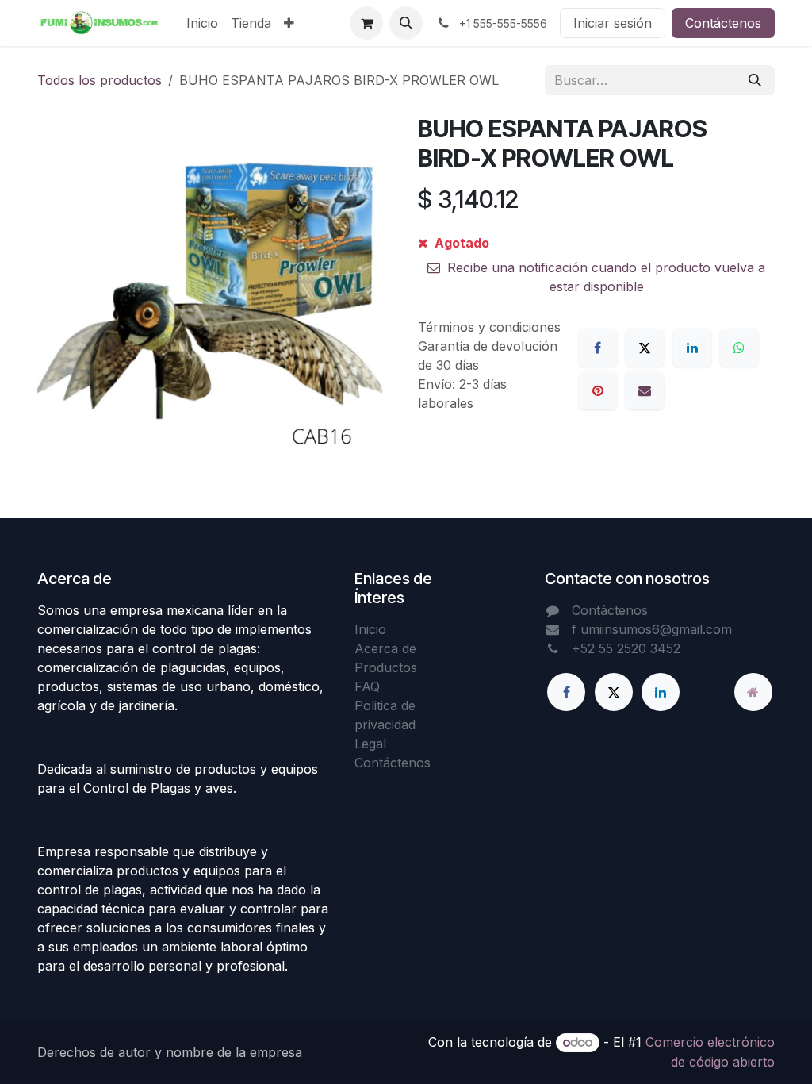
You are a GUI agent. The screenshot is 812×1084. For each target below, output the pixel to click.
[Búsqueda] (755, 80)
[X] (645, 348)
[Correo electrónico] (645, 390)
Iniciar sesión (612, 23)
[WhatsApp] (739, 348)
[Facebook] (598, 348)
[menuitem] (202, 23)
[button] (406, 23)
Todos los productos (99, 80)
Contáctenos (723, 23)
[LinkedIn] (692, 348)
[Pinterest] (598, 390)
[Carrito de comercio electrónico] (366, 23)
